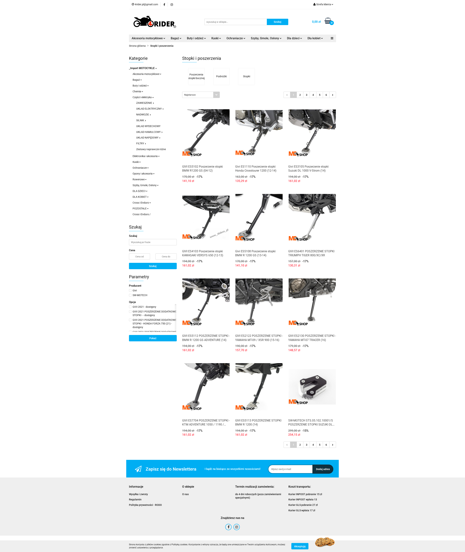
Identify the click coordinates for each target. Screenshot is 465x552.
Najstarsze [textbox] (190, 94)
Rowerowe (139, 179)
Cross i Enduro (141, 202)
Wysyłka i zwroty (138, 494)
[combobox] (201, 95)
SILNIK (140, 120)
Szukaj (153, 266)
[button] (136, 487)
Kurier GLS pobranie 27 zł (303, 504)
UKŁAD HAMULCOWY (148, 132)
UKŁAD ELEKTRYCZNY (149, 108)
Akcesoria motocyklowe (146, 74)
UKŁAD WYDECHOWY (148, 126)
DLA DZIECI (139, 191)
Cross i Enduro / (142, 214)
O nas (185, 494)
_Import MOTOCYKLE (142, 68)
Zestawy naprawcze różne (151, 149)
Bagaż (136, 79)
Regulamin (135, 499)
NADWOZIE (142, 114)
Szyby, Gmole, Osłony (145, 185)
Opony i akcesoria (143, 173)
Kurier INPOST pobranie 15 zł (305, 494)
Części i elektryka (142, 97)
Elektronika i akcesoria (145, 156)
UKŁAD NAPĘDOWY (147, 137)
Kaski (136, 161)
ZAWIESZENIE (144, 102)
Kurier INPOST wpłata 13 (302, 499)
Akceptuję (300, 546)
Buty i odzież (140, 85)
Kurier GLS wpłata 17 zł (301, 510)
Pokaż (152, 338)
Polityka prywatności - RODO (145, 504)
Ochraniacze (140, 167)
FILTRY (140, 143)
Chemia (137, 91)
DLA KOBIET (140, 196)
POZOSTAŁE (140, 208)
